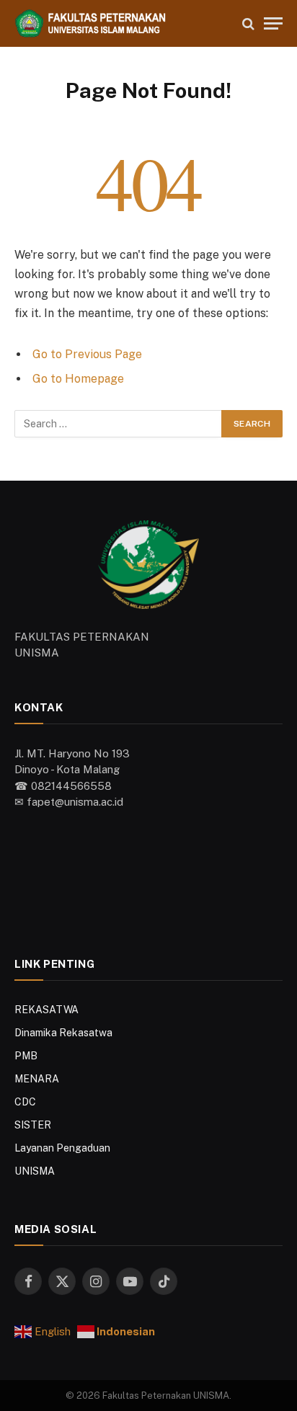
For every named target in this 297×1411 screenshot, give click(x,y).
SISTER (32, 1125)
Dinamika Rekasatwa (63, 1032)
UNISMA (34, 1171)
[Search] (248, 23)
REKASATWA (46, 1009)
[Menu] (273, 23)
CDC (25, 1102)
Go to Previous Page (87, 354)
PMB (25, 1055)
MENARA (36, 1079)
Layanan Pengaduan (62, 1148)
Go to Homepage (78, 379)
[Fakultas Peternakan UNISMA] (121, 23)
